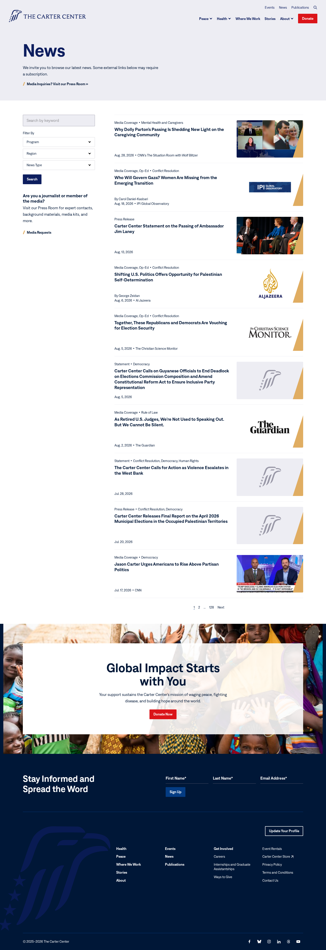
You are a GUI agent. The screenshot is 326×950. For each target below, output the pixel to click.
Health (222, 19)
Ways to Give (223, 877)
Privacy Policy (272, 864)
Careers (219, 857)
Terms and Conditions (277, 872)
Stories (270, 19)
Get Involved (223, 849)
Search (32, 179)
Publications (300, 7)
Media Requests (39, 232)
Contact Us (270, 880)
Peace (203, 19)
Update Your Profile (284, 832)
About (285, 19)
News (283, 7)
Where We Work (248, 19)
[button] (315, 7)
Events (270, 7)
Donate (307, 18)
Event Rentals (272, 849)
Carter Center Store (277, 857)
